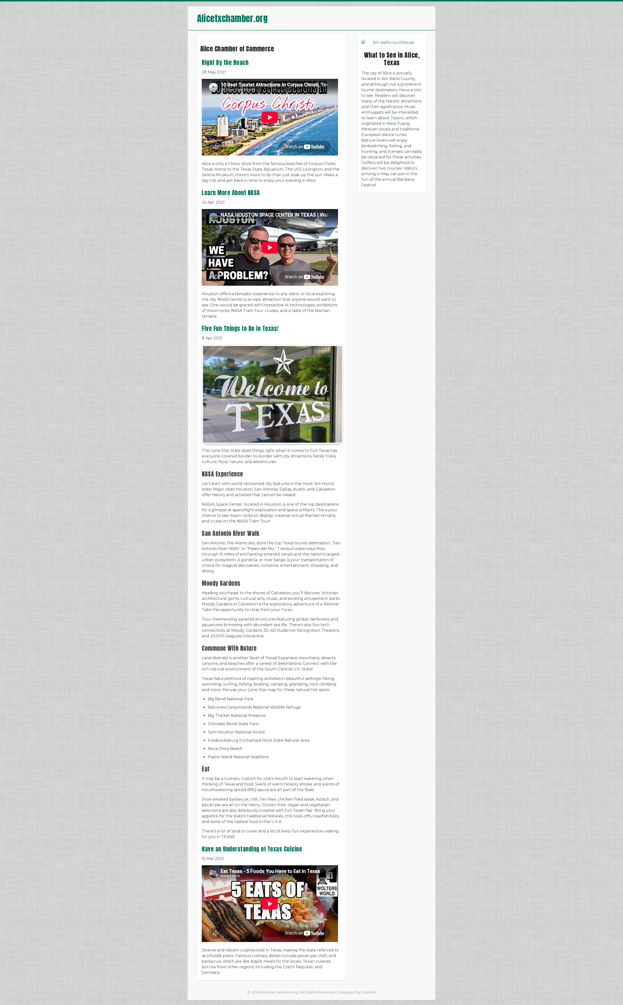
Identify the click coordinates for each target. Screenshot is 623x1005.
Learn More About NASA (231, 192)
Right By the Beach (225, 62)
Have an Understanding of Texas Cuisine (252, 849)
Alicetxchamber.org (232, 18)
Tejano (397, 118)
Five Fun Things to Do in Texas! (240, 328)
